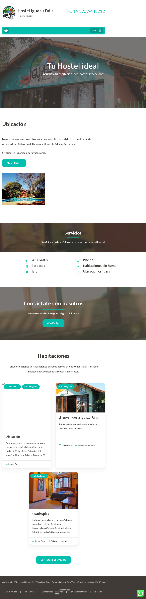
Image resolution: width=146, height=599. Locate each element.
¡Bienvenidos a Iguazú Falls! (79, 417)
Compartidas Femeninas (52, 591)
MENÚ (94, 30)
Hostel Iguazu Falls (35, 11)
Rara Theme (72, 582)
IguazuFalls (40, 541)
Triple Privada (29, 591)
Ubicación (13, 437)
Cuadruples (40, 514)
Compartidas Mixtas (78, 591)
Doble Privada (11, 591)
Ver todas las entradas (53, 559)
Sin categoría (30, 386)
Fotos (56, 593)
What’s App (53, 323)
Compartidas (64, 589)
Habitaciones (12, 386)
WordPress (100, 582)
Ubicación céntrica (96, 271)
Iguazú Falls (13, 464)
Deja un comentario (86, 445)
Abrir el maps (14, 162)
